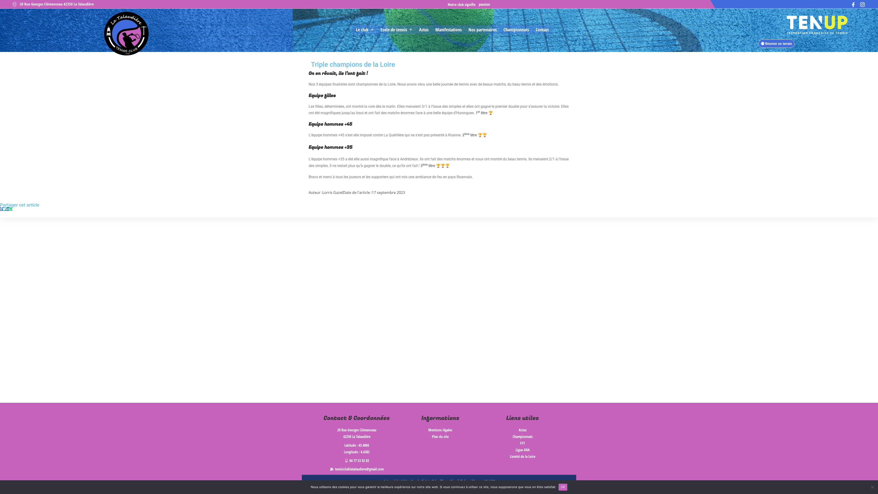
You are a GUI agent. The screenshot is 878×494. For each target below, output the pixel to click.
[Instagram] (862, 4)
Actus (423, 30)
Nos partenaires (482, 30)
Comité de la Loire (522, 456)
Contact (542, 30)
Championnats (516, 30)
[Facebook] (853, 4)
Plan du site (440, 436)
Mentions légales (440, 429)
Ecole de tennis (393, 30)
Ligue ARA (523, 449)
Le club (362, 30)
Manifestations (448, 30)
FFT (522, 443)
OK (563, 487)
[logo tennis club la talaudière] (126, 33)
